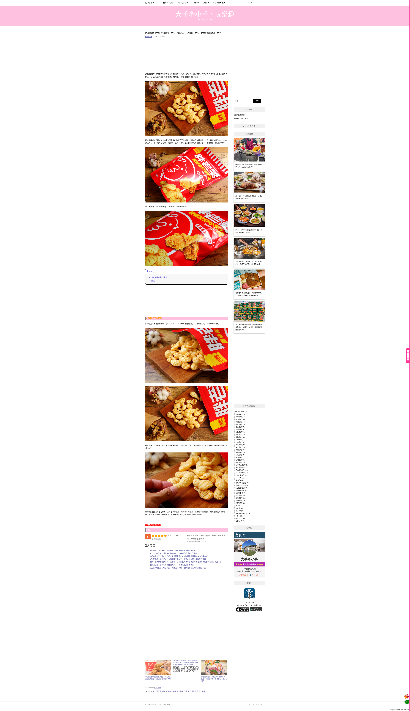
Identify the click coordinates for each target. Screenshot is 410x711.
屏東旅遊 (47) (240, 447)
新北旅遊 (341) (240, 419)
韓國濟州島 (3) (240, 480)
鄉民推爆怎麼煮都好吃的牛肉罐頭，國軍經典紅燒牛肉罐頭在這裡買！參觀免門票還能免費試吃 (185, 562)
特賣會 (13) (239, 508)
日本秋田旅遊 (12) (242, 473)
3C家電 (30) (239, 505)
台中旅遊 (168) (240, 429)
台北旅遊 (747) (240, 417)
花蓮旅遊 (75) (240, 452)
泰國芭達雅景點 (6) (242, 490)
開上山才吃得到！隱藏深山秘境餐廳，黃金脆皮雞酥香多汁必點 (173, 553)
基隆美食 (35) (240, 414)
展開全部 (237, 412)
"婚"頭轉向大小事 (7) (243, 513)
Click (408, 355)
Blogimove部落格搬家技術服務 (399, 709)
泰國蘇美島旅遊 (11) (242, 485)
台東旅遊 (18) (240, 455)
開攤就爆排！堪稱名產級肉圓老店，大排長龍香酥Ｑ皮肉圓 (171, 565)
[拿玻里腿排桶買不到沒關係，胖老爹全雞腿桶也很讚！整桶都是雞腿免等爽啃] (158, 667)
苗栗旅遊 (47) (240, 427)
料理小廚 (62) (240, 503)
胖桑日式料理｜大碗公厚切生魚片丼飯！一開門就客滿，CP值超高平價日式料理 (214, 679)
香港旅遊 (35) (240, 495)
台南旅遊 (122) (240, 442)
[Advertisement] (186, 57)
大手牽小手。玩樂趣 (205, 14)
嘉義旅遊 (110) (240, 440)
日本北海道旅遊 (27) (242, 470)
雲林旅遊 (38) (240, 437)
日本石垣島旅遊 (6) (242, 475)
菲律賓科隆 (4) (240, 493)
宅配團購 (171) (240, 500)
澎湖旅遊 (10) (240, 460)
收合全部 (244, 412)
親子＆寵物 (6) (240, 511)
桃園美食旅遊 (182, 3)
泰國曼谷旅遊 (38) (242, 488)
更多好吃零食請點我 (153, 525)
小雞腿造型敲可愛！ (159, 277)
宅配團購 (148, 36)
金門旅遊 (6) (240, 457)
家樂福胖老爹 (182, 691)
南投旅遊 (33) (240, 434)
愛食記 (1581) (240, 521)
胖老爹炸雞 (157, 691)
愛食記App (251, 603)
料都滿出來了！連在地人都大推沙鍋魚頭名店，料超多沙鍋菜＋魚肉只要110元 (178, 556)
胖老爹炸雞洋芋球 (169, 691)
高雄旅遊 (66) (240, 445)
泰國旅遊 (205, 3)
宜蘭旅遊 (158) (240, 450)
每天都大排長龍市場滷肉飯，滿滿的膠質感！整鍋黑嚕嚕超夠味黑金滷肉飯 (177, 568)
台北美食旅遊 (168, 3)
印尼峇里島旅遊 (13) (242, 483)
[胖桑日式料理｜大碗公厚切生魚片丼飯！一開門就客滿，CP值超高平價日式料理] (214, 667)
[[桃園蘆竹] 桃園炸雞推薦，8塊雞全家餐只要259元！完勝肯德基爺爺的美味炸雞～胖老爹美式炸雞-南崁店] (187, 665)
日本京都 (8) (240, 478)
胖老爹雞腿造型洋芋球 (196, 691)
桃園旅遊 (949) (240, 422)
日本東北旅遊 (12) (242, 465)
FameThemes (261, 705)
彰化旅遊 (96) (240, 432)
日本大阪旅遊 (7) (241, 467)
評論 (153, 281)
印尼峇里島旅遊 (219, 3)
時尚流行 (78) (240, 498)
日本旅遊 (195, 3)
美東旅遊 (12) (240, 462)
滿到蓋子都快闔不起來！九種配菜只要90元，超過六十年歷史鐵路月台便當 (177, 559)
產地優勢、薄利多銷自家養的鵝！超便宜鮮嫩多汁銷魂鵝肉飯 (172, 550)
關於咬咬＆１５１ (152, 3)
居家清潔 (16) (240, 518)
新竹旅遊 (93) (240, 424)
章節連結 (150, 271)
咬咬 (156, 36)
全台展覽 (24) (240, 516)
